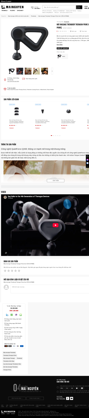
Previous (6, 43)
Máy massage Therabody (9, 352)
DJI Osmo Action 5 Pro (66, 12)
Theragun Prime (7, 369)
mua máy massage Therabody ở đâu (12, 364)
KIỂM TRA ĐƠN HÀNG (16, 398)
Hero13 (56, 12)
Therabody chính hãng (8, 361)
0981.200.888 (14, 310)
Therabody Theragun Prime (9, 355)
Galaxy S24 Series (71, 10)
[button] (58, 31)
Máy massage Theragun (9, 358)
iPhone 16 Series (47, 10)
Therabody (19, 358)
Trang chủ (3, 16)
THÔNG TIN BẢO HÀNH (34, 398)
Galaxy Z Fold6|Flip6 (59, 10)
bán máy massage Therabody (10, 367)
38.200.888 (13, 308)
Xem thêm (56, 180)
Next (52, 43)
